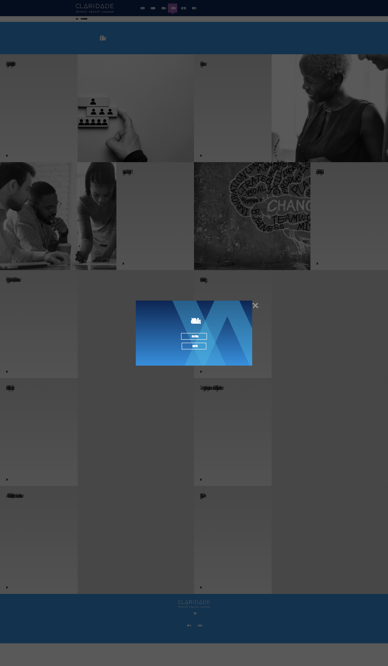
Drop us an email (194, 336)
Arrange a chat (194, 346)
